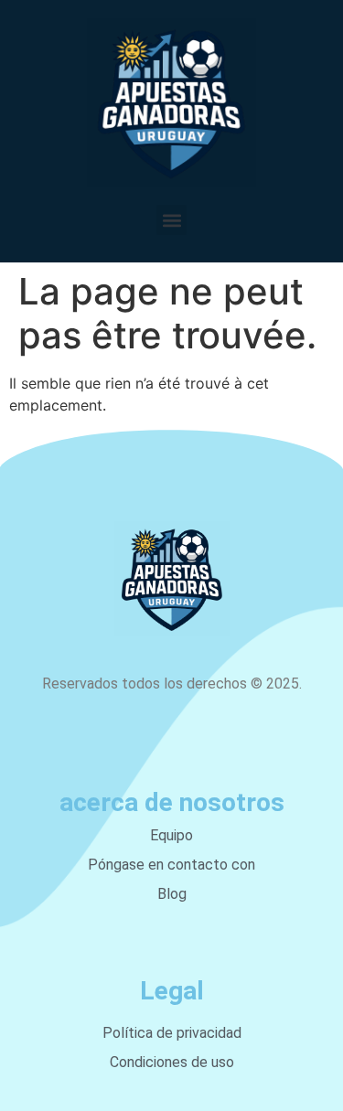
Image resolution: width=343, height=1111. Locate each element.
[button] (171, 220)
